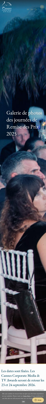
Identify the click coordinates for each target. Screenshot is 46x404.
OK (23, 402)
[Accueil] (6, 7)
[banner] (23, 7)
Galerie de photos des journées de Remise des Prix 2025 (24, 123)
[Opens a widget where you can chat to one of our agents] (38, 400)
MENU (42, 9)
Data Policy (27, 396)
